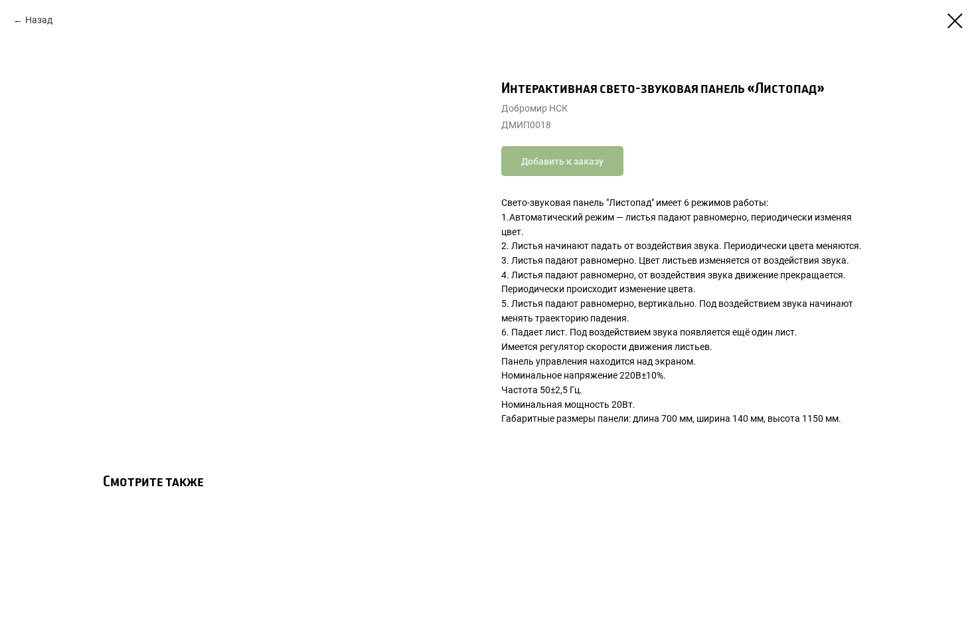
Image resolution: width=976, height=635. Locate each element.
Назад (38, 20)
